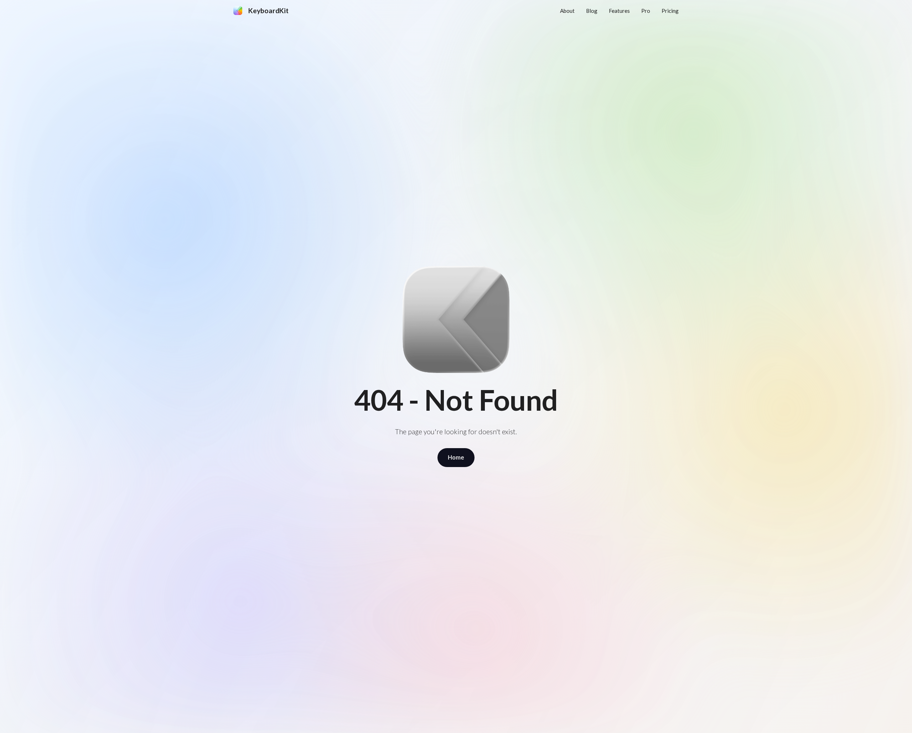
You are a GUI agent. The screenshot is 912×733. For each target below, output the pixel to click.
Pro (645, 10)
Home (456, 457)
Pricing (670, 10)
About (567, 10)
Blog (591, 10)
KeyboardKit (268, 10)
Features (619, 10)
